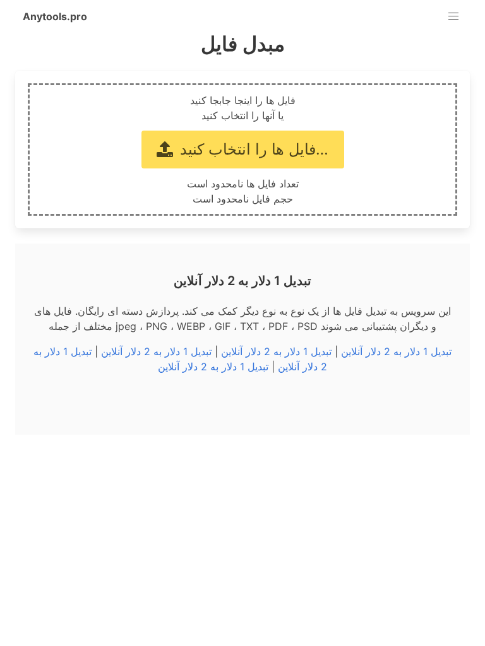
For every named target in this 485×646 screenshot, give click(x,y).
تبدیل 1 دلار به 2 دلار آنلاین (396, 351)
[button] (453, 16)
